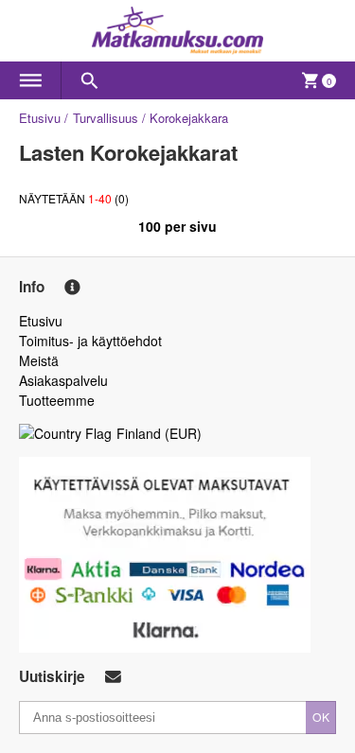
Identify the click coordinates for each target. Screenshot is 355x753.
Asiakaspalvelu (63, 380)
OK (320, 717)
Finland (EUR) (159, 433)
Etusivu (40, 118)
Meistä (39, 360)
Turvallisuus (105, 118)
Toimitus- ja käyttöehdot (90, 340)
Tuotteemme (57, 400)
